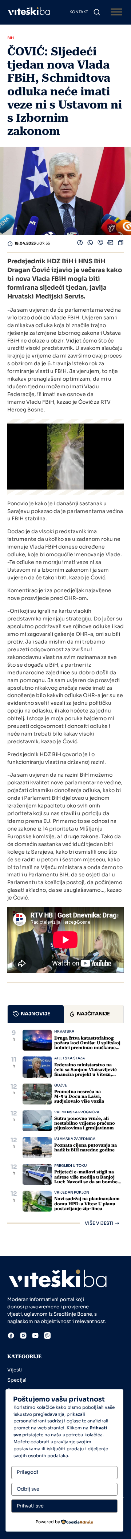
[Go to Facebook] (11, 1336)
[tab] (36, 1014)
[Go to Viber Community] (47, 1336)
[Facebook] (80, 244)
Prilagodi (27, 1472)
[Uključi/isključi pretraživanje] (96, 12)
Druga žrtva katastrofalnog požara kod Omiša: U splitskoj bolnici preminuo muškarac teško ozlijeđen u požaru (87, 1045)
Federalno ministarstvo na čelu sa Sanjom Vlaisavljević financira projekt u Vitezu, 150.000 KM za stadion (85, 1072)
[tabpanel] (65, 1127)
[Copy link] (121, 244)
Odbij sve (28, 1489)
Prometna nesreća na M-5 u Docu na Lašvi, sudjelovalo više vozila (79, 1096)
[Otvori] (116, 12)
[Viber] (100, 244)
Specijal (17, 1380)
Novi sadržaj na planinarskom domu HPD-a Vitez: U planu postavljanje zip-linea (87, 1203)
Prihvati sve (30, 1506)
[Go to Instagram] (23, 1336)
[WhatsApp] (90, 244)
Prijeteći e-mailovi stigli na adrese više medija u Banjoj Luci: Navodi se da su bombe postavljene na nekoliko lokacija (86, 1181)
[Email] (110, 244)
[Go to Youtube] (35, 1336)
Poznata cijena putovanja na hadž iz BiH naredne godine (85, 1148)
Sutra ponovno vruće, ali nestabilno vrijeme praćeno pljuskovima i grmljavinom (84, 1123)
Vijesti (15, 1370)
